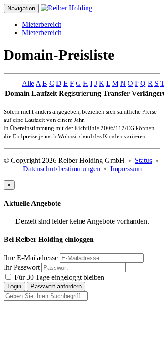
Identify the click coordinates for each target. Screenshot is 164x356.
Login (14, 286)
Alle (28, 83)
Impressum (126, 169)
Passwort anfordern (56, 286)
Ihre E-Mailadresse (31, 258)
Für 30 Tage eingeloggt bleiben (58, 277)
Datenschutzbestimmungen (61, 169)
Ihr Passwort (22, 267)
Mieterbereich (42, 24)
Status (143, 160)
